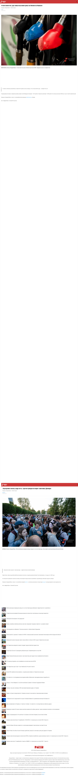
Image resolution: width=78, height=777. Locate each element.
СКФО (2, 9)
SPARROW (43, 772)
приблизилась (29, 97)
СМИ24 (43, 774)
